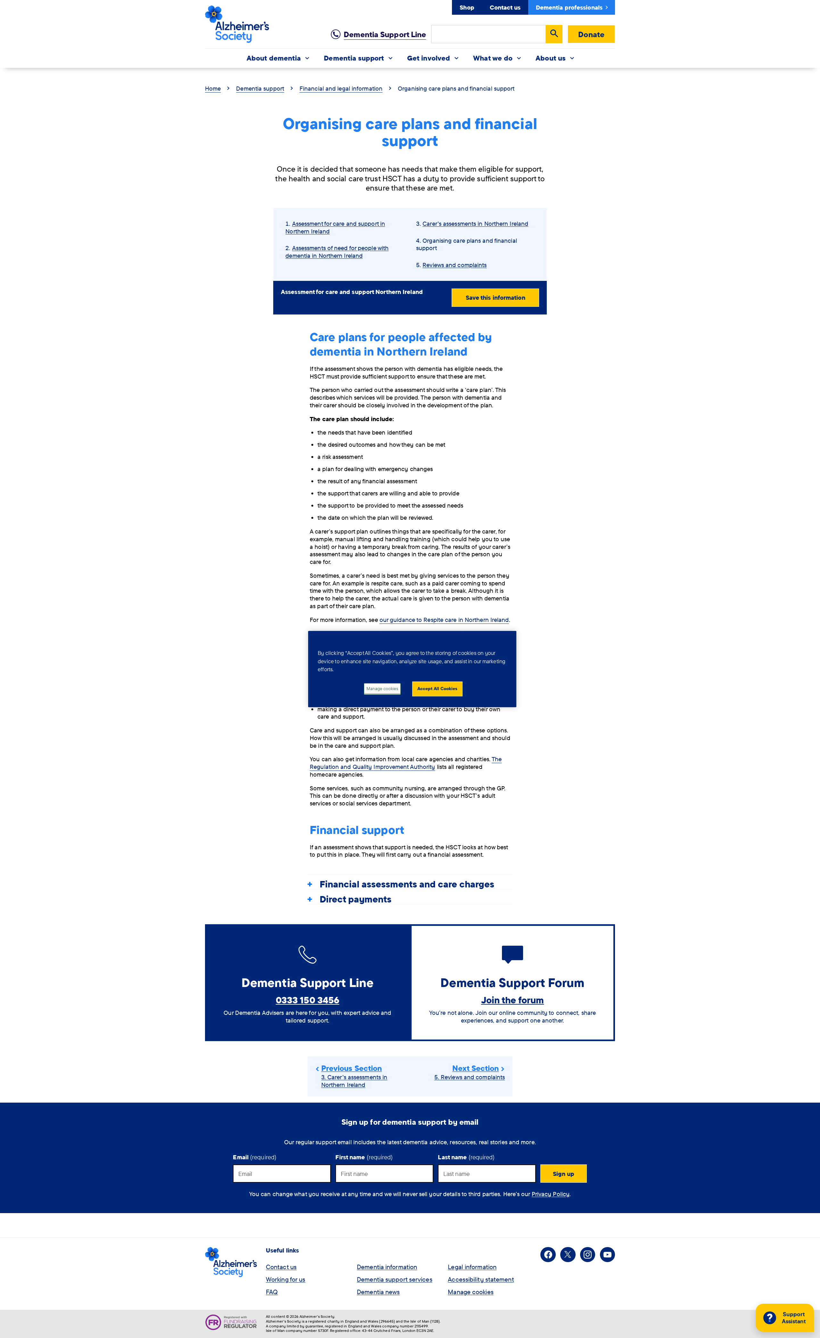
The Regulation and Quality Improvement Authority (406, 763)
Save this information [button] (495, 297)
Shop (467, 7)
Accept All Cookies (437, 688)
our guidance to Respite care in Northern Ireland (444, 620)
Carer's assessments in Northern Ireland (475, 223)
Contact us (505, 7)
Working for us (285, 1279)
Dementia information (387, 1267)
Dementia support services (394, 1279)
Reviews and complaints (454, 265)
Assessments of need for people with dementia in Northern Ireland (337, 251)
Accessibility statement (481, 1279)
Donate (591, 34)
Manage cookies (470, 1292)
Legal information (472, 1267)
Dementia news (378, 1292)
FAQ (272, 1292)
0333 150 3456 (307, 1000)
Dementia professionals (569, 7)
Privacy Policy (551, 1194)
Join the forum (512, 1000)
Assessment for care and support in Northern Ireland (335, 227)
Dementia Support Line (385, 34)
